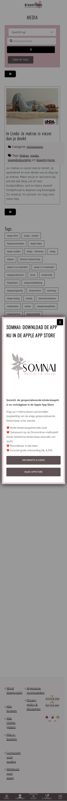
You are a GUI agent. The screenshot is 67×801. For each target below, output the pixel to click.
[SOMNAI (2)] (33, 342)
